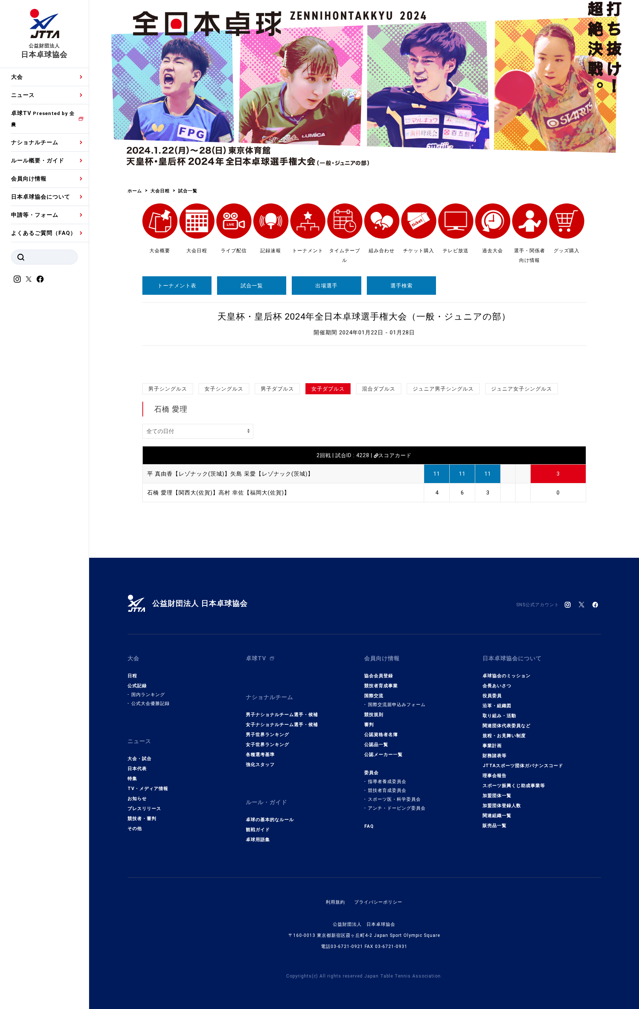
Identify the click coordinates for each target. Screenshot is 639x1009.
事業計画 (492, 745)
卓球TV (43, 118)
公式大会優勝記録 (150, 703)
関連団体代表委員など (507, 725)
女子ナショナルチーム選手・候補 (282, 724)
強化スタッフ (260, 764)
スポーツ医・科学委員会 (394, 799)
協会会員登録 (378, 675)
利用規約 (335, 902)
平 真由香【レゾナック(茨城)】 (188, 473)
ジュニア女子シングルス (521, 389)
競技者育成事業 (381, 685)
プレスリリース (144, 808)
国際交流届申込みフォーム (397, 704)
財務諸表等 (495, 755)
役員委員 (492, 695)
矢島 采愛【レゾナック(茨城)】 (272, 473)
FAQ (369, 826)
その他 (135, 828)
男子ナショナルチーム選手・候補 (282, 714)
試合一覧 (252, 285)
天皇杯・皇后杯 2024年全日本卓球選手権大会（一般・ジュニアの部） (364, 316)
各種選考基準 (260, 754)
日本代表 (137, 768)
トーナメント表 (177, 285)
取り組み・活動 (499, 715)
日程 (132, 675)
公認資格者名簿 (381, 734)
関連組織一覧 (497, 815)
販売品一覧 (495, 825)
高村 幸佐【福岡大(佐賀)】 (254, 492)
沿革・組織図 (497, 705)
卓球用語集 (258, 839)
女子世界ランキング (267, 744)
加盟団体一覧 (497, 795)
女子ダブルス (328, 389)
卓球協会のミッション (507, 675)
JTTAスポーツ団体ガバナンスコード (523, 765)
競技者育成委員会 (387, 790)
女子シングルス (223, 389)
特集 (132, 778)
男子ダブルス (277, 389)
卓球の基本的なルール (270, 819)
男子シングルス (167, 389)
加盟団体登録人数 (502, 805)
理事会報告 (495, 775)
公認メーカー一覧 (383, 754)
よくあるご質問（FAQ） (43, 233)
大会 (17, 77)
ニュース (23, 95)
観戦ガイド (258, 829)
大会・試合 (140, 758)
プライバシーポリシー (378, 902)
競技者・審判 (142, 818)
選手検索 (401, 285)
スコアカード (395, 455)
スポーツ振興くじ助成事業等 (514, 785)
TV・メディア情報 (148, 788)
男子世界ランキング (267, 734)
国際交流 (373, 695)
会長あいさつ (497, 685)
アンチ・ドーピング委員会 (397, 808)
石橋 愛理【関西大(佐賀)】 (183, 492)
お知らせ (137, 798)
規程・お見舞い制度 (504, 735)
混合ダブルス (378, 389)
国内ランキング (148, 694)
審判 (369, 724)
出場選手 (326, 285)
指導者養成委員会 (387, 781)
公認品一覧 (376, 744)
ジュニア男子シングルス (443, 389)
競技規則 (373, 714)
